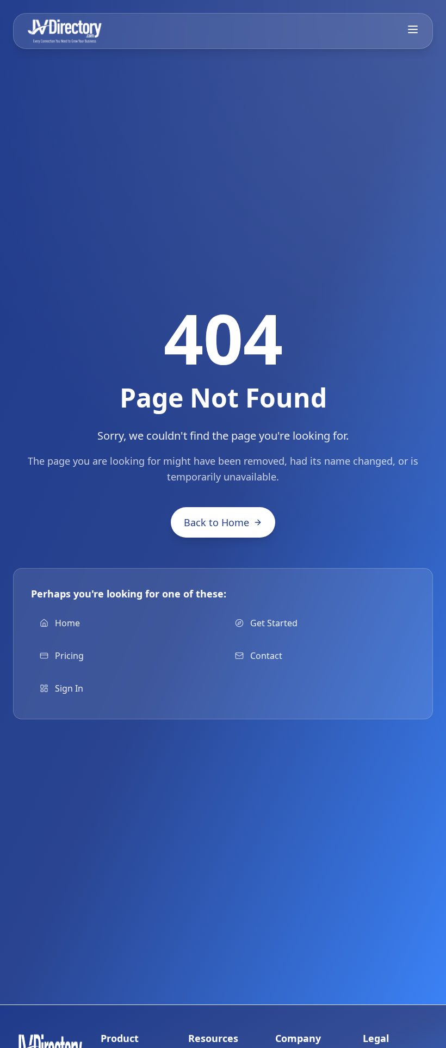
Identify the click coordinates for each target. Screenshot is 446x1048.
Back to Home (216, 522)
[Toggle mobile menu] (412, 29)
